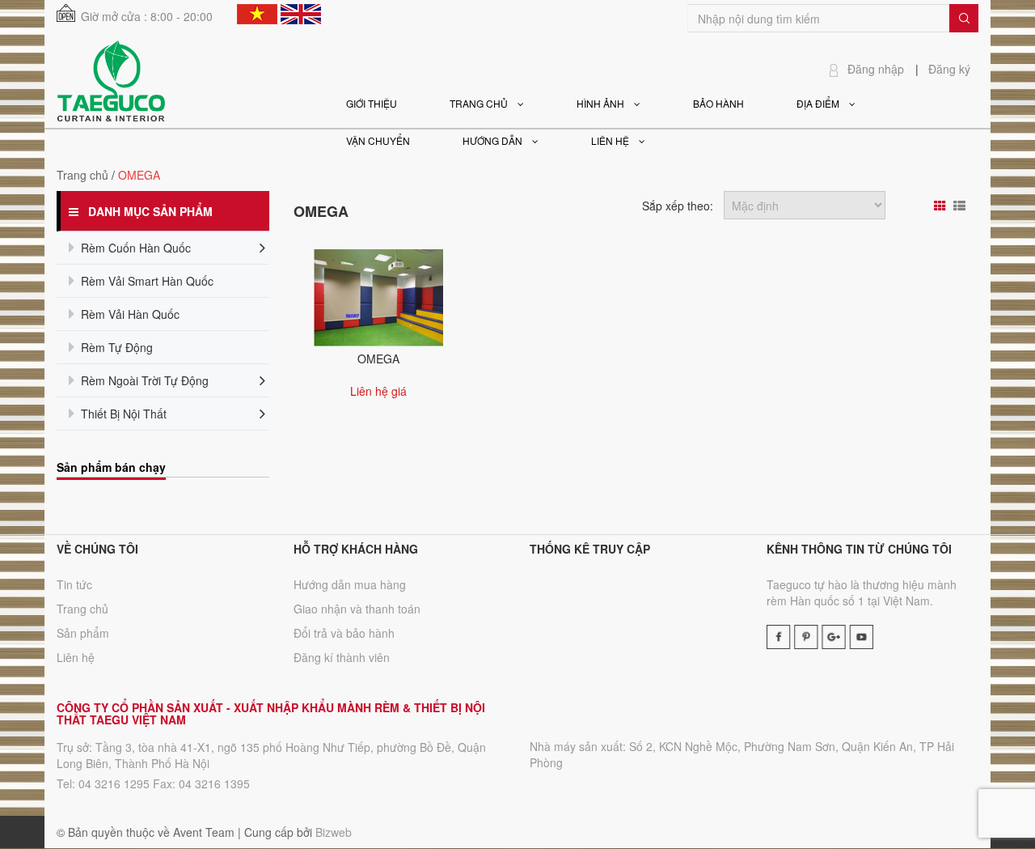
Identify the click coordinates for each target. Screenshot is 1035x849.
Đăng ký (949, 69)
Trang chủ (82, 175)
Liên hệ (76, 657)
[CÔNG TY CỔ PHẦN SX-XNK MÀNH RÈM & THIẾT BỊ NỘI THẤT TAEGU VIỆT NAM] (111, 79)
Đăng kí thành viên (342, 657)
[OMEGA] (378, 296)
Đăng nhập (875, 69)
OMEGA (378, 358)
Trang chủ (82, 609)
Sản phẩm (83, 633)
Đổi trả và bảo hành (344, 633)
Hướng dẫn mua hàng (350, 584)
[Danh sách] (961, 205)
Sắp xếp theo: (677, 205)
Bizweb (333, 832)
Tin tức (74, 584)
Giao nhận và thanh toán (357, 609)
